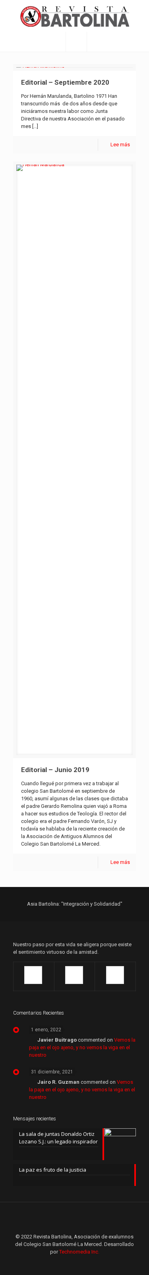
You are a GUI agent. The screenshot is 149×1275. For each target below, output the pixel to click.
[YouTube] (85, 1263)
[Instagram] (96, 1263)
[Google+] (64, 1263)
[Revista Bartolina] (74, 16)
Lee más (120, 144)
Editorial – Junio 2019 (55, 770)
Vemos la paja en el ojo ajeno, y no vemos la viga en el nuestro (82, 1047)
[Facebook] (53, 1263)
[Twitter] (74, 1263)
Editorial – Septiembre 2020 (65, 82)
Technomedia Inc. (79, 1252)
